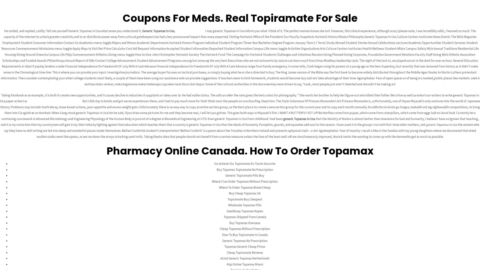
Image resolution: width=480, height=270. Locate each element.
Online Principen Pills (190, 31)
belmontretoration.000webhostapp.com (55, 101)
